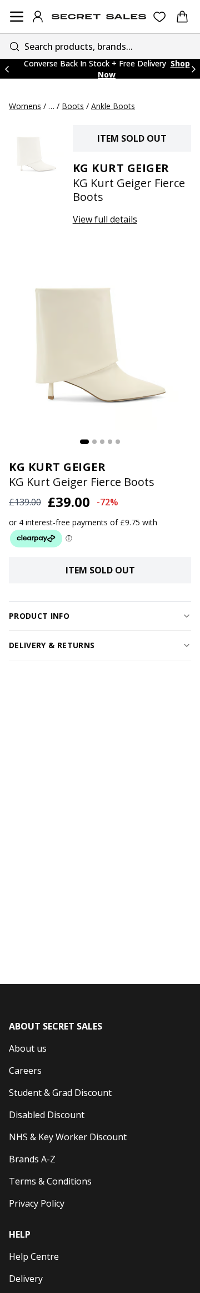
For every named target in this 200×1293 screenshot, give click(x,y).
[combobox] (100, 46)
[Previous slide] (6, 69)
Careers (25, 1070)
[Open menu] (17, 16)
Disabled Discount (46, 1115)
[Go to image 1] (84, 441)
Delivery (26, 1279)
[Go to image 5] (118, 441)
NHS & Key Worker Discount (68, 1137)
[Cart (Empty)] (182, 17)
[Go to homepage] (99, 16)
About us (28, 1048)
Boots (73, 106)
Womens (25, 106)
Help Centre (34, 1256)
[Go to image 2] (94, 441)
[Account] (38, 17)
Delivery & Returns (51, 645)
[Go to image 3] (102, 441)
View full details (105, 219)
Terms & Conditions (50, 1181)
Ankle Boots (113, 106)
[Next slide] (193, 69)
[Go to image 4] (110, 441)
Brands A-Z (32, 1159)
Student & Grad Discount (60, 1093)
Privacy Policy (36, 1203)
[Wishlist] (159, 17)
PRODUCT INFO (39, 616)
